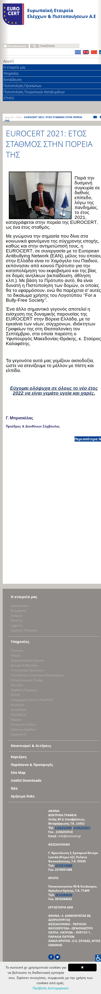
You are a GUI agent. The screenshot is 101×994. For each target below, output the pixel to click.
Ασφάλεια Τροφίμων (24, 690)
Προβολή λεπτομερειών (51, 988)
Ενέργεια (16, 719)
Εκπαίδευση (18, 710)
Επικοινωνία (16, 46)
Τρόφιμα (16, 615)
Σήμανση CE (19, 734)
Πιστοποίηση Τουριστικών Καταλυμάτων (37, 675)
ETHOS (15, 695)
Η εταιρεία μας (24, 596)
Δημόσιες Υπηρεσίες (24, 630)
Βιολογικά (17, 705)
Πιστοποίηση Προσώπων (27, 670)
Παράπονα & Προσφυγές (32, 764)
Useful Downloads (26, 780)
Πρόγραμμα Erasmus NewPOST (32, 700)
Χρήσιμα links (23, 796)
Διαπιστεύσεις (20, 606)
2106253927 (81, 828)
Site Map (18, 772)
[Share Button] (95, 118)
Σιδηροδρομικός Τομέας (27, 680)
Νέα (18, 117)
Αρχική (9, 117)
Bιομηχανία (18, 610)
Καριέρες (19, 756)
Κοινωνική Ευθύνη (23, 724)
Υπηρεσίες (20, 641)
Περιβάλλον (18, 714)
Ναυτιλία (17, 620)
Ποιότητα (17, 650)
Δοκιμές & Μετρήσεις (24, 665)
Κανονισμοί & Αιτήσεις (31, 745)
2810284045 (63, 895)
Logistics (16, 625)
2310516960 (63, 865)
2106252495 (63, 828)
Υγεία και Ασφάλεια (23, 729)
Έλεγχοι (16, 655)
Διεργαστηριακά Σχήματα (27, 660)
